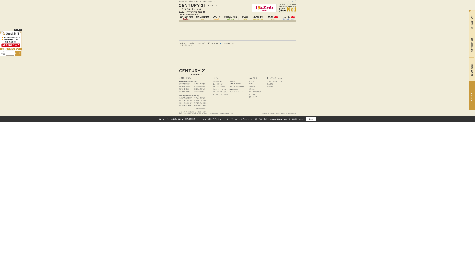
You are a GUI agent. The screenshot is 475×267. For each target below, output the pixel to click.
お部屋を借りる (217, 81)
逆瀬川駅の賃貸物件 (185, 105)
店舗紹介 (232, 81)
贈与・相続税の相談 (255, 91)
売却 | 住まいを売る (230, 18)
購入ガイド (252, 89)
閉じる (311, 119)
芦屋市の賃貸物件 (199, 84)
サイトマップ (292, 1)
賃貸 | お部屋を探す (202, 18)
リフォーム (216, 18)
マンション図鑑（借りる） (221, 94)
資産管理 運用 (258, 18)
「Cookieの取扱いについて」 (279, 119)
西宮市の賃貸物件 (184, 89)
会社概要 (245, 18)
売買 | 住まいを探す (186, 18)
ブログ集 (251, 81)
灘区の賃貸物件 (199, 91)
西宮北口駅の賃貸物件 (185, 100)
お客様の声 (252, 86)
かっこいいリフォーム (236, 91)
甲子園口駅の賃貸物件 (185, 98)
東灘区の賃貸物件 (199, 89)
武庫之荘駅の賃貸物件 (185, 103)
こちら (221, 43)
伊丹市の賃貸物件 (184, 86)
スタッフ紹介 (288, 18)
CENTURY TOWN (235, 84)
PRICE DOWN (233, 89)
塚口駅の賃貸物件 (199, 98)
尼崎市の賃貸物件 (184, 84)
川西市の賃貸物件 (199, 86)
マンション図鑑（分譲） (220, 91)
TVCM (250, 84)
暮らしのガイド (253, 97)
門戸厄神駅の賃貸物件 (201, 103)
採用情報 (270, 84)
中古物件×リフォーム (219, 89)
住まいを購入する (218, 84)
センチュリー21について (274, 81)
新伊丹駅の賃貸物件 (200, 105)
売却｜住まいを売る (219, 86)
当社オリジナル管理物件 (236, 86)
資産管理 (270, 86)
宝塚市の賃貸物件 (184, 91)
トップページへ (212, 5)
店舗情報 (273, 18)
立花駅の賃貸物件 (199, 108)
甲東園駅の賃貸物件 (200, 100)
